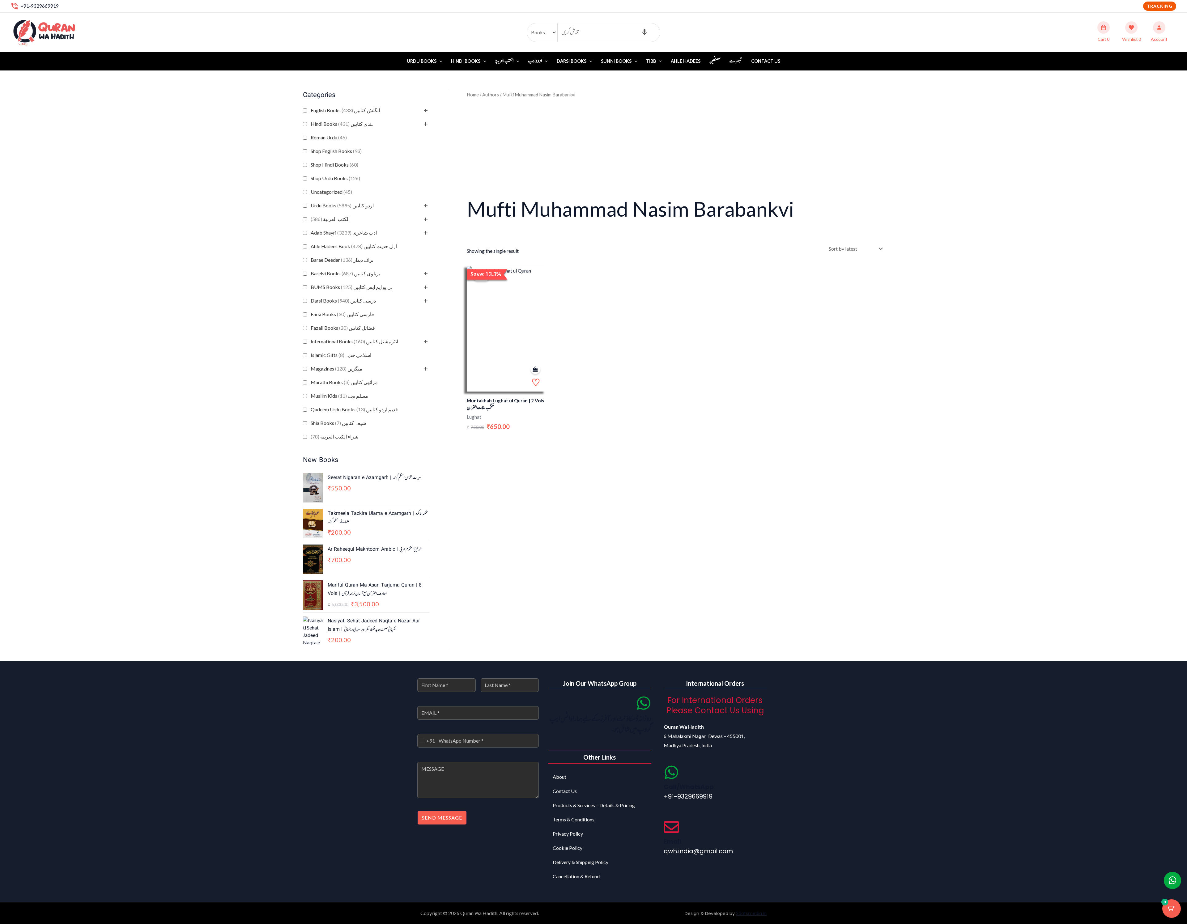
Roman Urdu (329, 137)
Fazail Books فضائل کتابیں (343, 328)
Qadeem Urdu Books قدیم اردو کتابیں (354, 409)
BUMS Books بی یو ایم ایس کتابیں (352, 287)
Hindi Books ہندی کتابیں (343, 124)
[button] (1159, 6)
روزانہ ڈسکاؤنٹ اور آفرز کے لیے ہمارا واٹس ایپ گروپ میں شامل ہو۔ (600, 724)
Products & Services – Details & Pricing (594, 805)
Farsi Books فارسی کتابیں (342, 314)
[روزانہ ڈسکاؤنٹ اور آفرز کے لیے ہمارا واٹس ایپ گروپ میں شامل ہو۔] (643, 703)
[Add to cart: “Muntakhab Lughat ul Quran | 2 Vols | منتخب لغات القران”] (535, 369)
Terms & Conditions (573, 819)
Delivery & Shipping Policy (580, 862)
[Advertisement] (675, 147)
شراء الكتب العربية (334, 436)
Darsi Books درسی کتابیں (343, 300)
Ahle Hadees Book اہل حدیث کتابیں (354, 246)
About (559, 777)
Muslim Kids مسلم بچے (339, 396)
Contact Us (765, 61)
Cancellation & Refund (576, 876)
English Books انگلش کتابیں (345, 110)
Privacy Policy (568, 834)
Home (473, 94)
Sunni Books (616, 61)
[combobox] (426, 740)
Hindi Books (465, 61)
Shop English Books (336, 151)
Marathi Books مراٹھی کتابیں (344, 382)
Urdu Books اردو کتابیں (342, 205)
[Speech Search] (644, 32)
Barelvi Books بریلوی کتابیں (345, 273)
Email (672, 841)
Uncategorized (331, 192)
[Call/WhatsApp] (671, 772)
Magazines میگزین (336, 368)
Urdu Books (421, 61)
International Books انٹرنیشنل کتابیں (354, 341)
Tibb (651, 61)
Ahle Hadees (685, 61)
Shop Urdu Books (335, 178)
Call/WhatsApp (689, 786)
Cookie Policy (567, 848)
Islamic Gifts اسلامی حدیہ (341, 355)
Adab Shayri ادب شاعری (344, 232)
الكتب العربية (330, 219)
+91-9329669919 (40, 6)
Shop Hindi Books (334, 164)
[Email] (671, 827)
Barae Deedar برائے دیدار (342, 260)
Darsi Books (571, 61)
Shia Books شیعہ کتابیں (338, 423)
